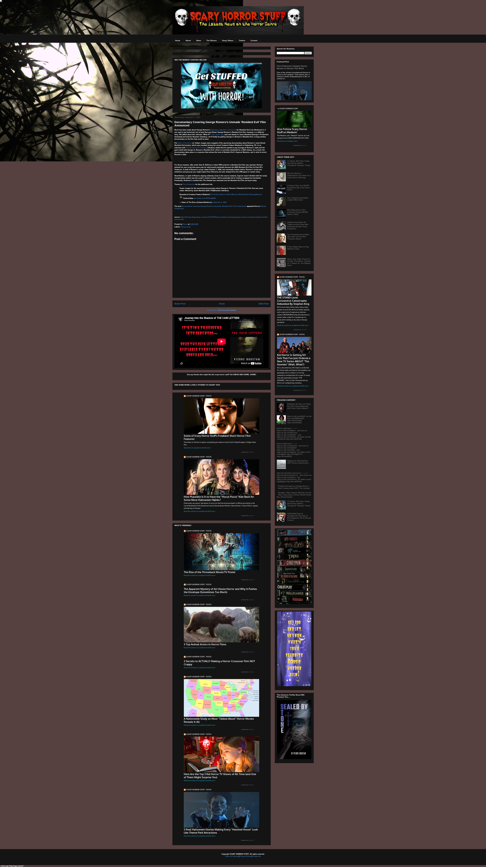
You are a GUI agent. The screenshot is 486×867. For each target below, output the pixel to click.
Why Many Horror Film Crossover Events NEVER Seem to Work (297, 212)
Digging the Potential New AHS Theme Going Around (297, 462)
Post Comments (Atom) (227, 310)
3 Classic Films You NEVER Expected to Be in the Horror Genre (298, 188)
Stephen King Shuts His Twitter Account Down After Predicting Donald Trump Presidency (298, 225)
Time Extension (189, 184)
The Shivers (211, 40)
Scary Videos (227, 40)
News (198, 40)
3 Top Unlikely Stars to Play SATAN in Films (298, 248)
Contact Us (256, 856)
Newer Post (179, 304)
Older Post (264, 304)
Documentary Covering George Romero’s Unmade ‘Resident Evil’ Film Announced (214, 206)
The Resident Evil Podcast (196, 148)
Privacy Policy (245, 856)
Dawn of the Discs (185, 143)
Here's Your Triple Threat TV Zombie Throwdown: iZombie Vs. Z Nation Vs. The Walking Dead (299, 262)
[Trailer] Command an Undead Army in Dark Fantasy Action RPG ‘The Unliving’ (294, 487)
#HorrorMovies (232, 194)
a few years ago (217, 134)
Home (177, 40)
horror (183, 227)
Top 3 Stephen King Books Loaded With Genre (297, 199)
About (188, 40)
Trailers (242, 40)
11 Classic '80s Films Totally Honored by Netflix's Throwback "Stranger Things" (299, 163)
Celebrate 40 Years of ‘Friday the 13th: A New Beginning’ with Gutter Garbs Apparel (299, 406)
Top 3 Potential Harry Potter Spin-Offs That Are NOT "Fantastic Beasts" (298, 236)
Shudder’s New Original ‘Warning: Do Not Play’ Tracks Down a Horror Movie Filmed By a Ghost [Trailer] (294, 495)
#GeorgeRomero (255, 194)
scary (188, 227)
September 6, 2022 (219, 202)
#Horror (223, 194)
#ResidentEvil (243, 194)
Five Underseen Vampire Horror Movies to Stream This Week (292, 67)
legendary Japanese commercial (223, 130)
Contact (254, 40)
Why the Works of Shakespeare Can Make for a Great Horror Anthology (299, 175)
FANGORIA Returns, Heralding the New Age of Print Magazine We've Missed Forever (299, 517)
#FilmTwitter (214, 194)
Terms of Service (231, 856)
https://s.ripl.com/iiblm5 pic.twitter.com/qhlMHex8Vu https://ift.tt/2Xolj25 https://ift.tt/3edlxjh (299, 419)
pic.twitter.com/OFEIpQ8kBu (205, 198)
